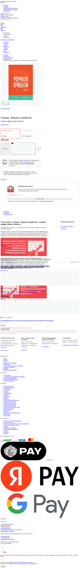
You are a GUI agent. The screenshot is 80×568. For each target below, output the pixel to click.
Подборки (6, 46)
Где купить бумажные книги (11, 425)
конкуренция (64, 226)
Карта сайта (7, 415)
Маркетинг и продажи (10, 403)
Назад (2, 329)
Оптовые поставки (9, 381)
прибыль (70, 226)
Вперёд (7, 329)
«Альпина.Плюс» (15, 327)
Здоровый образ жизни (10, 405)
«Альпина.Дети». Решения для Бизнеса (14, 376)
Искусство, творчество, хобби (12, 407)
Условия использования (10, 363)
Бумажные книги (8, 386)
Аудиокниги (7, 389)
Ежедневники (7, 410)
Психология (7, 396)
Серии (5, 45)
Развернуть (4, 179)
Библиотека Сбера (9, 408)
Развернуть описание (6, 245)
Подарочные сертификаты (11, 8)
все (4, 270)
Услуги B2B (7, 375)
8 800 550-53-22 (5, 13)
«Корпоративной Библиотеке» (26, 327)
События (6, 42)
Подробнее (12, 165)
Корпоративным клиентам (11, 9)
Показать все (74, 262)
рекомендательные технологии (25, 562)
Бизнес (5, 397)
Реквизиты (7, 364)
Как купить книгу (8, 422)
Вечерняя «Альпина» (9, 367)
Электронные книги (9, 387)
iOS (21, 162)
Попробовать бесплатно (70, 345)
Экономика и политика (10, 404)
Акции (5, 48)
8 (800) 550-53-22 (5, 536)
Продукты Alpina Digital (10, 378)
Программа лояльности (10, 428)
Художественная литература (11, 400)
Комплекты (7, 414)
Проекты (6, 368)
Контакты (6, 52)
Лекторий (6, 37)
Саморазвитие (7, 393)
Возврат (6, 6)
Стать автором (10, 539)
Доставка (6, 5)
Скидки (6, 43)
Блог (5, 50)
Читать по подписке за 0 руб (8, 1)
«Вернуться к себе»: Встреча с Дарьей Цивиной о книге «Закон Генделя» (19, 291)
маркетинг (63, 228)
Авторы (6, 49)
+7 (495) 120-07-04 (5, 537)
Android (26, 162)
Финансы (6, 398)
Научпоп (6, 394)
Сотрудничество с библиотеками (12, 421)
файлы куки (12, 562)
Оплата (6, 430)
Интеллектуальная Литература (36, 290)
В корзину (5, 148)
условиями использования (46, 201)
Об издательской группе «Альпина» (13, 365)
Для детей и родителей (10, 401)
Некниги (6, 411)
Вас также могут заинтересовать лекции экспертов (22, 267)
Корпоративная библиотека (11, 379)
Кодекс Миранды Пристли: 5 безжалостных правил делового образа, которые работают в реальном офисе (27, 320)
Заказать (24, 350)
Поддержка (7, 11)
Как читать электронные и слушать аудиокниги (16, 423)
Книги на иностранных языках (12, 412)
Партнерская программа (10, 370)
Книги (5, 358)
